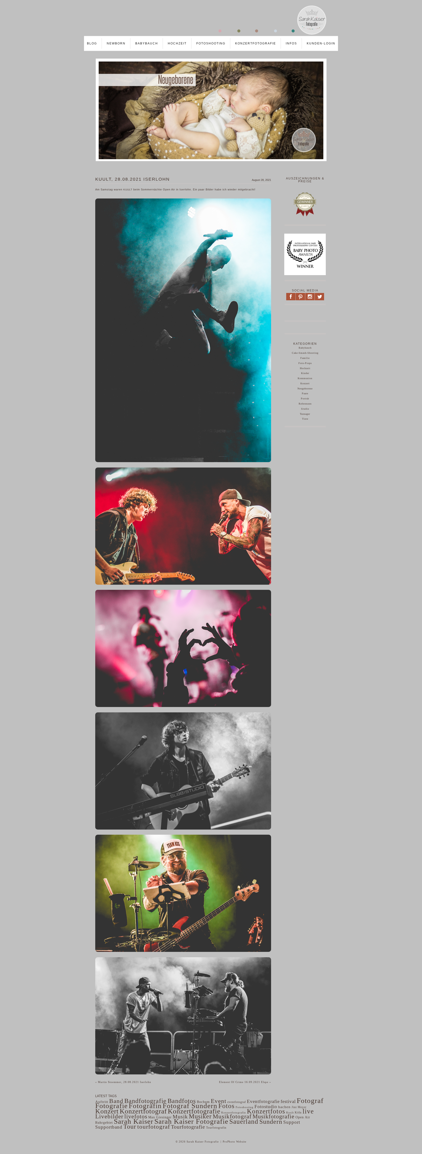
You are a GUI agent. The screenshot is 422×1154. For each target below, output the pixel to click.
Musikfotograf (232, 1116)
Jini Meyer (299, 1107)
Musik (180, 1116)
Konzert (305, 383)
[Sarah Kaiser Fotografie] (206, 34)
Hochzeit (177, 43)
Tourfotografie (188, 1127)
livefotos (135, 1116)
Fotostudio (265, 1106)
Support (291, 1122)
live (308, 1111)
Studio (305, 408)
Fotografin (145, 1106)
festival (288, 1101)
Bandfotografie (145, 1100)
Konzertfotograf (143, 1111)
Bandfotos (182, 1100)
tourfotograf (153, 1126)
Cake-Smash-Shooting (305, 353)
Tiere (305, 418)
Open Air (302, 1117)
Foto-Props (305, 363)
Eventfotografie (263, 1101)
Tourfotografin (216, 1127)
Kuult (290, 1112)
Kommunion (305, 378)
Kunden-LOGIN (321, 43)
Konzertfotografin (233, 1112)
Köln (298, 1112)
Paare (305, 393)
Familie (305, 358)
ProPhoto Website (234, 1141)
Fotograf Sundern (190, 1106)
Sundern (270, 1121)
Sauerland (243, 1121)
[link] (127, 189)
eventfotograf (236, 1102)
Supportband (108, 1127)
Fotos (226, 1106)
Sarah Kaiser (133, 1121)
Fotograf (310, 1100)
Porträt (305, 398)
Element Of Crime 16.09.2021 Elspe (245, 1082)
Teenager (305, 414)
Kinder (305, 373)
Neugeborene (305, 388)
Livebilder (109, 1116)
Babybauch (146, 43)
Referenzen (305, 403)
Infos (291, 43)
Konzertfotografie (255, 43)
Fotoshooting (210, 43)
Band (116, 1101)
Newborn (116, 43)
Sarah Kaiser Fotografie (191, 1121)
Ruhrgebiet (104, 1122)
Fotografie (111, 1106)
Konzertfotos (266, 1111)
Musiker (200, 1116)
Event (218, 1101)
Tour (129, 1126)
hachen (284, 1107)
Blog (92, 43)
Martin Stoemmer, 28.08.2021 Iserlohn (123, 1082)
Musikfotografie (274, 1116)
